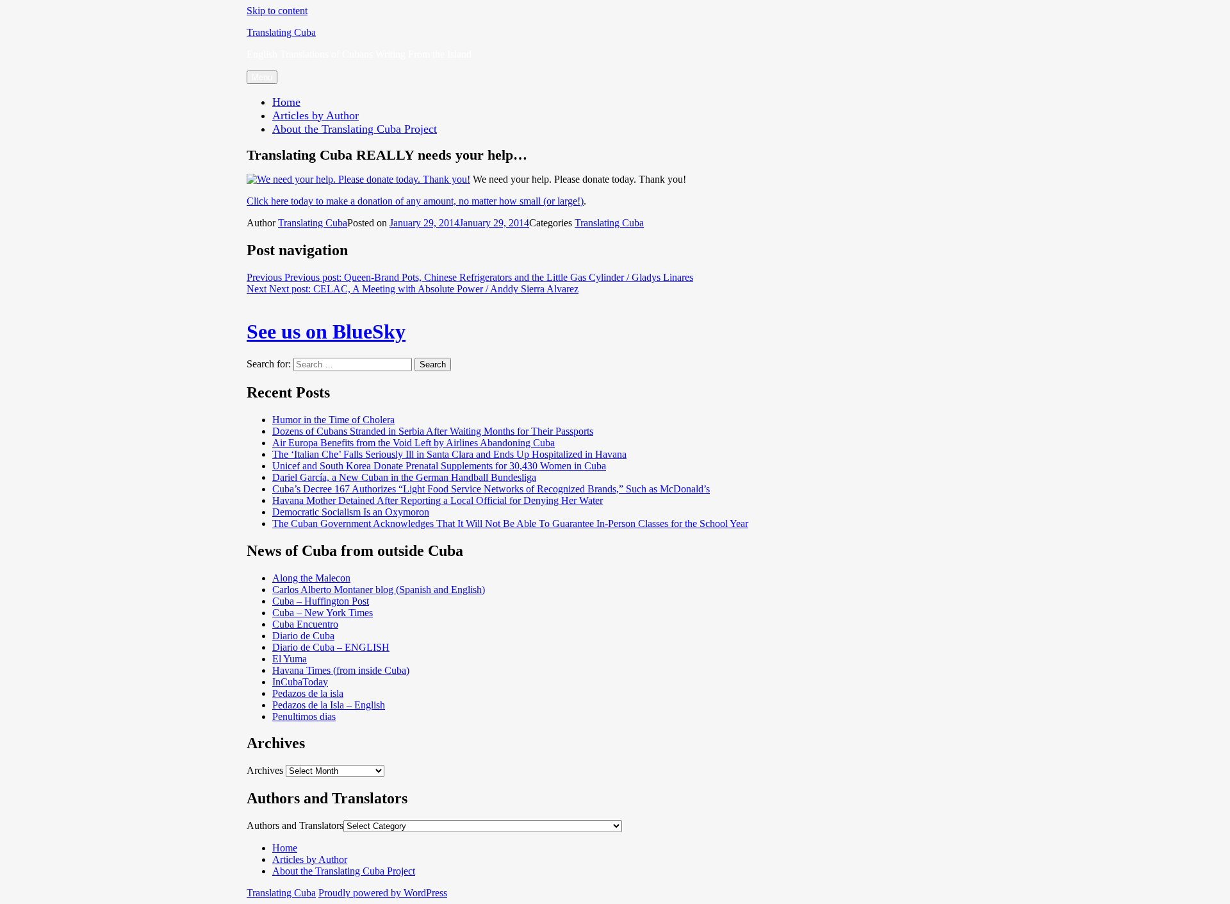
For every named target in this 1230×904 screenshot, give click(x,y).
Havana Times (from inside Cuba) (340, 670)
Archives (265, 770)
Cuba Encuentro (305, 624)
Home (286, 102)
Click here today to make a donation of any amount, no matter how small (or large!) (415, 201)
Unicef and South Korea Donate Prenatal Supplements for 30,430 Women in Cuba (439, 465)
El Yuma (289, 658)
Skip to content (277, 10)
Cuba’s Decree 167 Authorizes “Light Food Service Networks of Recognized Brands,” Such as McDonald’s (491, 488)
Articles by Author (315, 115)
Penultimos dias (304, 716)
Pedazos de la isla (307, 693)
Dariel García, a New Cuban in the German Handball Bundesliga (404, 477)
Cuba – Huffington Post (320, 601)
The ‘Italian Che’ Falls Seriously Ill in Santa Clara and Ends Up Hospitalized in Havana (449, 454)
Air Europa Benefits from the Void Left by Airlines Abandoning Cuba (413, 442)
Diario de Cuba (303, 635)
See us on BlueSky (326, 331)
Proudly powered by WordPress (382, 892)
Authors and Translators (295, 825)
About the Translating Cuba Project (354, 128)
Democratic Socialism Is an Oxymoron (350, 511)
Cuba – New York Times (322, 612)
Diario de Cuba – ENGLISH (331, 647)
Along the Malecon (311, 578)
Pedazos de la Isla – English (328, 704)
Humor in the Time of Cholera (333, 419)
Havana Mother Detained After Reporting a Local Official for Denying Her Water (437, 500)
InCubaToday (300, 681)
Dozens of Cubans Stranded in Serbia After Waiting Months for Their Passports (432, 431)
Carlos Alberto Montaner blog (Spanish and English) (378, 589)
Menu (262, 77)
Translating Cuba (281, 32)
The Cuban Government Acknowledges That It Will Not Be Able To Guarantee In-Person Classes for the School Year (510, 523)
